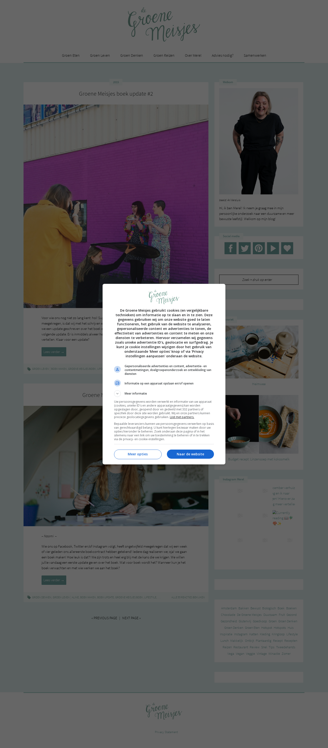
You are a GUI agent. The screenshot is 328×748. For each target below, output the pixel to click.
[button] (164, 393)
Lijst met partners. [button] (182, 417)
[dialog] (164, 374)
